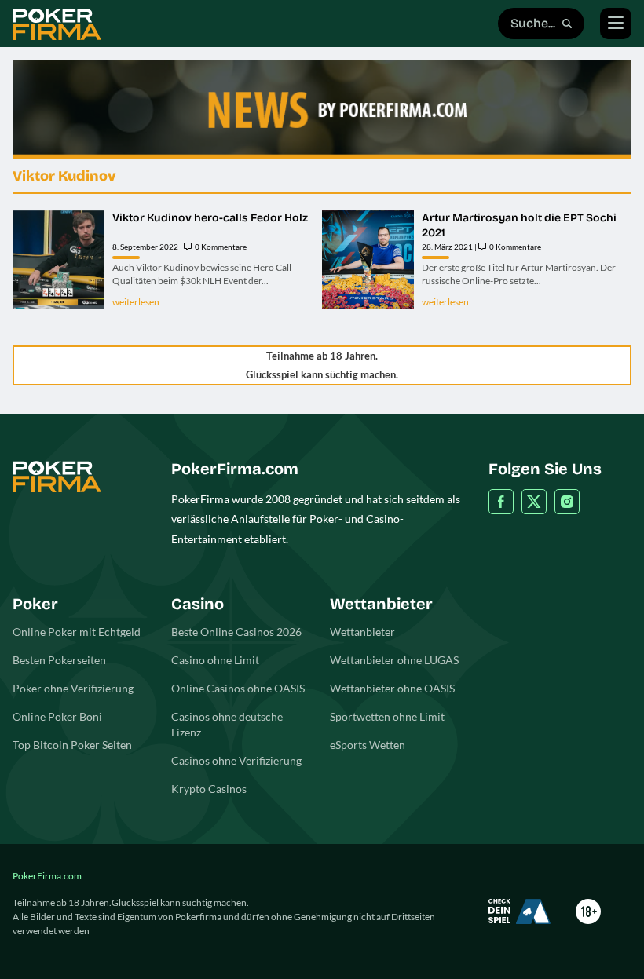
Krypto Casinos (209, 788)
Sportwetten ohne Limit (387, 716)
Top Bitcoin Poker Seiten (72, 744)
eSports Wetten (367, 744)
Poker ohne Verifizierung (73, 688)
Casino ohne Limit (215, 660)
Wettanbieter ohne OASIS (392, 688)
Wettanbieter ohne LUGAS (394, 660)
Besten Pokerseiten (59, 660)
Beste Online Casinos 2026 (236, 631)
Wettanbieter (362, 631)
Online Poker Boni (57, 716)
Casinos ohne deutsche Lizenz (227, 724)
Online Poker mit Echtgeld (77, 631)
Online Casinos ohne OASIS (238, 688)
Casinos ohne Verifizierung (236, 760)
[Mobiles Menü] (615, 23)
